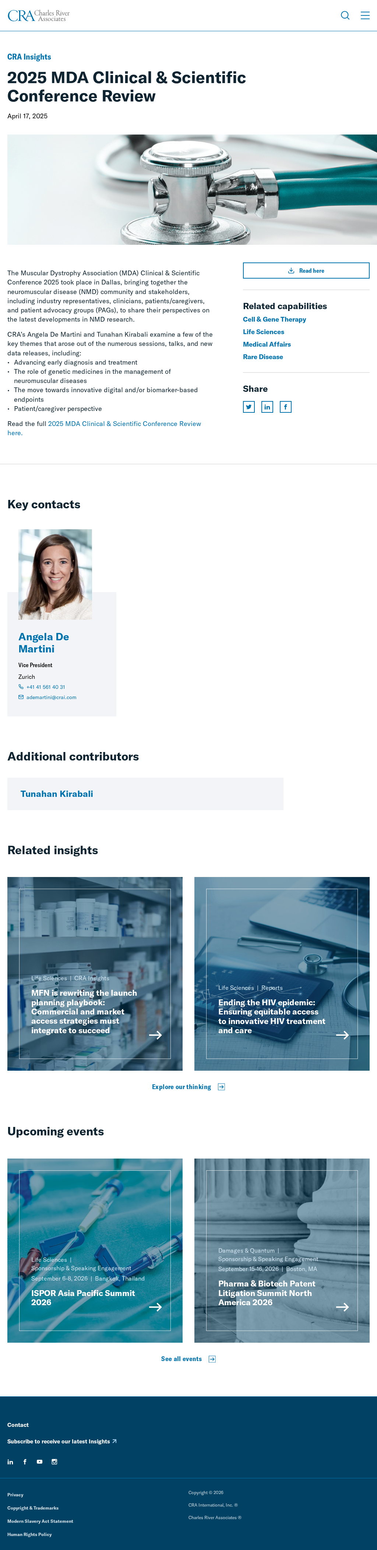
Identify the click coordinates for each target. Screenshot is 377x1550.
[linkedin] (10, 1461)
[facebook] (25, 1461)
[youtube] (40, 1461)
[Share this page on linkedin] (267, 407)
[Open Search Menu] (345, 15)
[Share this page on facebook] (286, 407)
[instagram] (54, 1461)
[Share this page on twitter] (249, 407)
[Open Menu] (365, 15)
